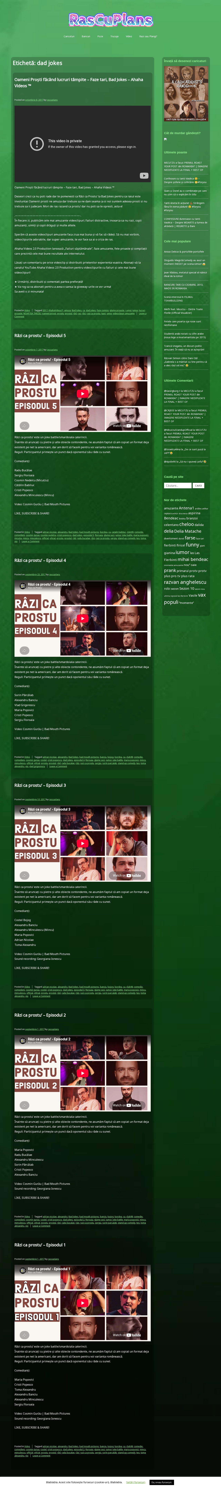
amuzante (171, 508)
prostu (60, 313)
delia (169, 531)
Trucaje (114, 36)
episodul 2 (79, 1219)
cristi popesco (64, 535)
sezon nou (200, 589)
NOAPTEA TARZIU (32, 313)
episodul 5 (88, 535)
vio (16, 541)
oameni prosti (49, 313)
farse (190, 538)
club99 (130, 532)
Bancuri (86, 36)
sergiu (113, 538)
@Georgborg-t (172, 391)
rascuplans (52, 99)
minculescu (35, 538)
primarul (183, 571)
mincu (26, 538)
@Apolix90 (170, 461)
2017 (45, 310)
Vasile (193, 595)
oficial (53, 538)
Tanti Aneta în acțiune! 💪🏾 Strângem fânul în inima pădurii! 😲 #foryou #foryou (184, 206)
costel (44, 760)
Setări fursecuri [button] (135, 1482)
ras (79, 313)
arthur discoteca (180, 513)
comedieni (20, 535)
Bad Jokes (77, 310)
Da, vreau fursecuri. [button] (162, 1482)
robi (167, 588)
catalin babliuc (119, 532)
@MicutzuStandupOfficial (178, 429)
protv (193, 571)
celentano (171, 525)
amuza (67, 310)
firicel (181, 545)
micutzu (18, 538)
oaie (193, 565)
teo (138, 538)
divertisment (171, 538)
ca (84, 310)
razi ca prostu (93, 313)
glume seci (109, 535)
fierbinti (170, 545)
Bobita (182, 518)
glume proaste (117, 310)
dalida (199, 525)
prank (170, 570)
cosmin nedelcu (48, 535)
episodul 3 (79, 989)
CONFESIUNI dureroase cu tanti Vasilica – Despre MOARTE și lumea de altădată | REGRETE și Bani (185, 222)
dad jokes (91, 310)
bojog (111, 757)
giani (202, 545)
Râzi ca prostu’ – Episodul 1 (40, 1245)
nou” (187, 565)
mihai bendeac (193, 559)
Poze (100, 36)
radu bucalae (83, 538)
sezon (175, 589)
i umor (128, 310)
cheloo (186, 524)
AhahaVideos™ (56, 310)
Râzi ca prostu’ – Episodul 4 (40, 560)
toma (143, 538)
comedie (138, 532)
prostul (68, 313)
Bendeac (171, 518)
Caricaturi (69, 36)
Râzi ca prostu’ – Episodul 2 (40, 1015)
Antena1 (186, 507)
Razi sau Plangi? (148, 36)
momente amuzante (173, 565)
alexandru (63, 532)
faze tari (200, 538)
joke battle (127, 535)
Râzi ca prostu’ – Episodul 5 (40, 335)
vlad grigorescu (37, 766)
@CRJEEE (169, 410)
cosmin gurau (33, 535)
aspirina (194, 513)
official (45, 538)
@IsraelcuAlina (172, 449)
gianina (169, 553)
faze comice (103, 310)
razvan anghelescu (185, 582)
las (192, 553)
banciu (103, 757)
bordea (103, 532)
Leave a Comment (30, 541)
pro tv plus (179, 576)
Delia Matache (187, 531)
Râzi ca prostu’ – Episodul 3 (40, 785)
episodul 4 (79, 760)
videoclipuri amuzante (124, 313)
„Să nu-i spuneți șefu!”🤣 (192, 461)
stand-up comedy (126, 538)
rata (191, 576)
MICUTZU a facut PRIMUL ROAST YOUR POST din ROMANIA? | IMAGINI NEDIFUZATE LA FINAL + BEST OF (186, 166)
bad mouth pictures (89, 532)
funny (192, 544)
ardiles (198, 508)
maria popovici (140, 535)
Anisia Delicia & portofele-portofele (184, 251)
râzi (84, 313)
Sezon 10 (186, 588)
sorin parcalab (109, 763)
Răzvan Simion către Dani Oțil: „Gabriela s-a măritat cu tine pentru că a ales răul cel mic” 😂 (185, 361)
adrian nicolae (50, 532)
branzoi (192, 518)
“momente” (186, 603)
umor (109, 313)
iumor (135, 310)
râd (75, 313)
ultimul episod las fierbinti (176, 596)
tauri (103, 313)
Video (129, 36)
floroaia (99, 535)
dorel (181, 538)
